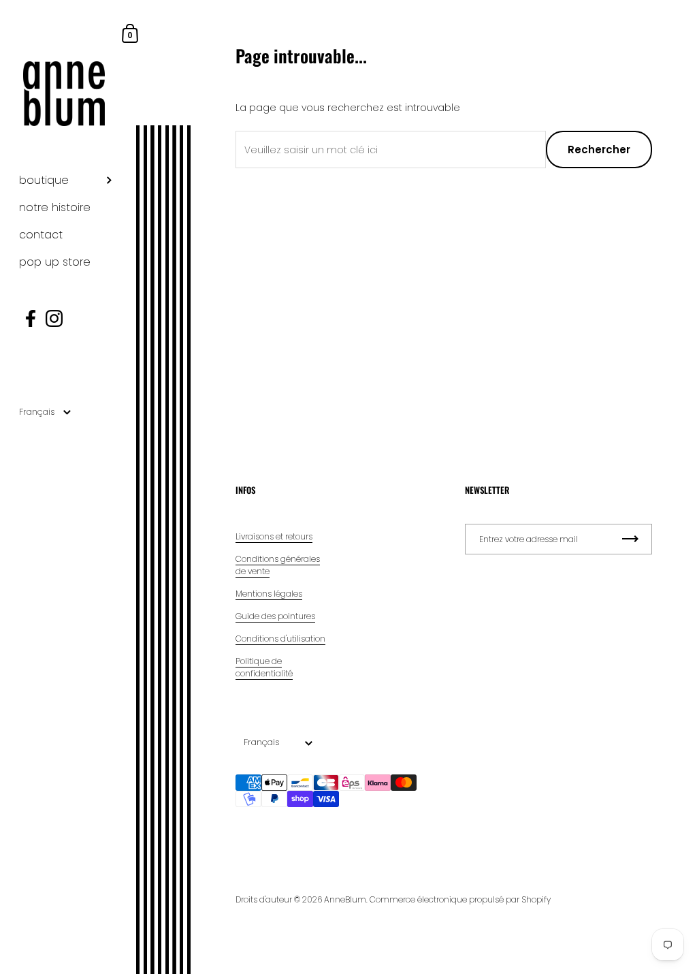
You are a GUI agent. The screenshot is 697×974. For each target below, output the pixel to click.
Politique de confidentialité (264, 667)
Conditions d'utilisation (280, 638)
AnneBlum (345, 899)
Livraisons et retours (274, 536)
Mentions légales (269, 593)
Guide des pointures (275, 616)
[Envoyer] (630, 539)
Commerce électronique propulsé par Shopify (460, 899)
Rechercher (599, 149)
